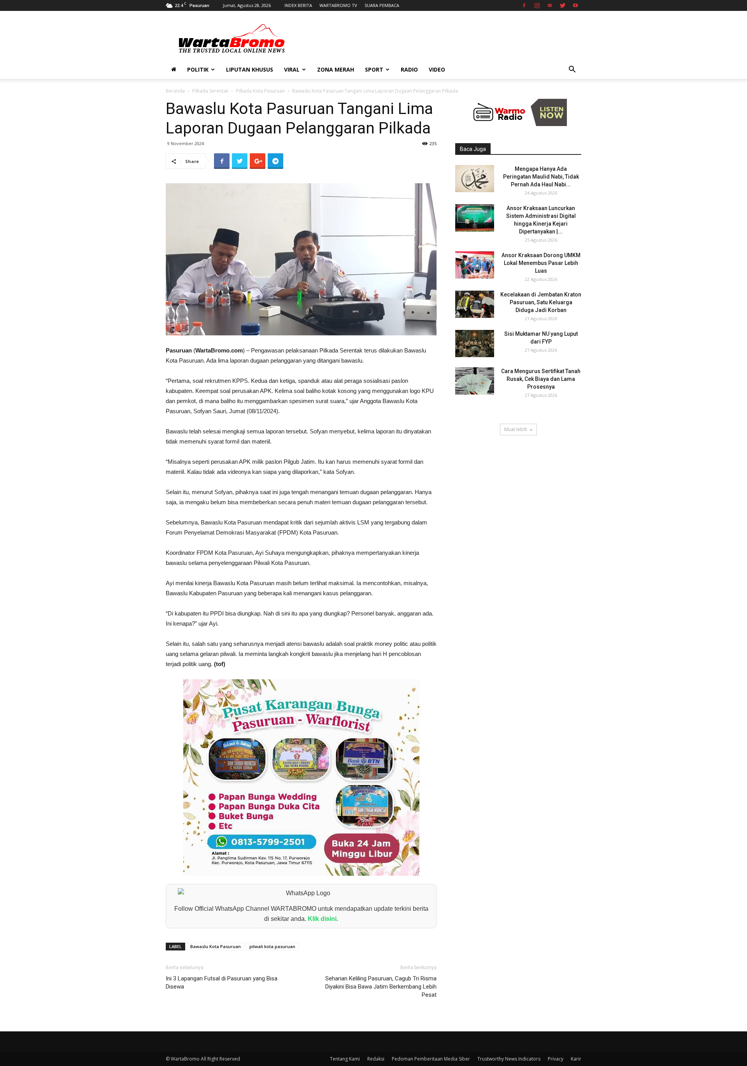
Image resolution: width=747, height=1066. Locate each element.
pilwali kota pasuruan (272, 946)
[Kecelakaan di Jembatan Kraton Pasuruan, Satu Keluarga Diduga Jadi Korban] (474, 304)
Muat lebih (515, 429)
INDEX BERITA (298, 5)
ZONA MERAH (335, 69)
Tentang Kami (345, 1058)
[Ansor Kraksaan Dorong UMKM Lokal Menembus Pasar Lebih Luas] (474, 265)
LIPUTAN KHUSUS (249, 69)
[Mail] (550, 5)
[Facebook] (524, 5)
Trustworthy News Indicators (508, 1058)
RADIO (409, 69)
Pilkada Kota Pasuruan (260, 91)
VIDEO (437, 69)
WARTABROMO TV (338, 5)
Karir (576, 1058)
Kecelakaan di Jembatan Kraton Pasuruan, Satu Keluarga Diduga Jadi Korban (540, 302)
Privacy (555, 1058)
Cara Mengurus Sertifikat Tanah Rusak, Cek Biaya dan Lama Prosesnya (540, 379)
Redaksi (375, 1058)
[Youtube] (575, 5)
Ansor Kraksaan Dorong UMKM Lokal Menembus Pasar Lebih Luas (541, 263)
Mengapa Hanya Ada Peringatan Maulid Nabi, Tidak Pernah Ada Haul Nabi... (541, 177)
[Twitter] (562, 5)
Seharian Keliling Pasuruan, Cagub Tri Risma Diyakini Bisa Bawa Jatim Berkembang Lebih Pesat (381, 986)
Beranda (175, 91)
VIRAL (292, 69)
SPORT (374, 69)
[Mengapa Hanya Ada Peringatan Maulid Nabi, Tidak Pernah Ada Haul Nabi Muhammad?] (474, 178)
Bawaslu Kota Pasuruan (215, 946)
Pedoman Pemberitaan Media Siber (431, 1058)
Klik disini (322, 918)
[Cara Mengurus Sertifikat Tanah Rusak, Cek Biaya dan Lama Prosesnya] (474, 380)
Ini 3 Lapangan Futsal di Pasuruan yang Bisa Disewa (221, 982)
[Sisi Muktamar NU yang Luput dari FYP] (474, 343)
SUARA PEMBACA (382, 5)
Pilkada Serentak (210, 91)
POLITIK (198, 69)
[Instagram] (537, 5)
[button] (572, 70)
